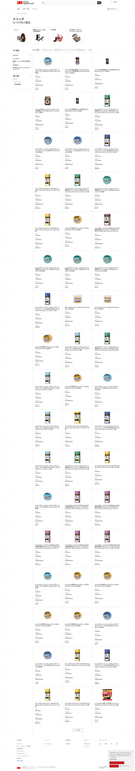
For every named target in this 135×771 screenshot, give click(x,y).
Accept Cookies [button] (114, 766)
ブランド (34, 9)
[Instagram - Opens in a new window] (117, 744)
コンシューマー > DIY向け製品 (77, 50)
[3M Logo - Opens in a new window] (26, 2)
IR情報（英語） (20, 760)
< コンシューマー (17, 81)
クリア (90, 50)
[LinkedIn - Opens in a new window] (100, 744)
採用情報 (19, 758)
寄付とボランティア (21, 753)
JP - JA (112, 2)
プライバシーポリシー (31, 767)
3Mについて (19, 743)
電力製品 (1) (16, 65)
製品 (18, 9)
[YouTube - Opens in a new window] (106, 744)
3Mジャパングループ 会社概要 (24, 746)
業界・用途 (26, 9)
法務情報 (24, 767)
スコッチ (46, 50)
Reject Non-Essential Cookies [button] (117, 762)
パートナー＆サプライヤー (23, 755)
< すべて (15, 79)
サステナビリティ (21, 751)
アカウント (113, 9)
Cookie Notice (113, 759)
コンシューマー (60, 50)
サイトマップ (87, 746)
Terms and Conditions (41, 767)
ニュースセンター (48, 743)
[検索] (99, 2)
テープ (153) (16, 58)
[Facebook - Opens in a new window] (111, 744)
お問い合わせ (87, 743)
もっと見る (77, 730)
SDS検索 (68, 743)
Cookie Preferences (51, 767)
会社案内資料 (20, 748)
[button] (124, 766)
